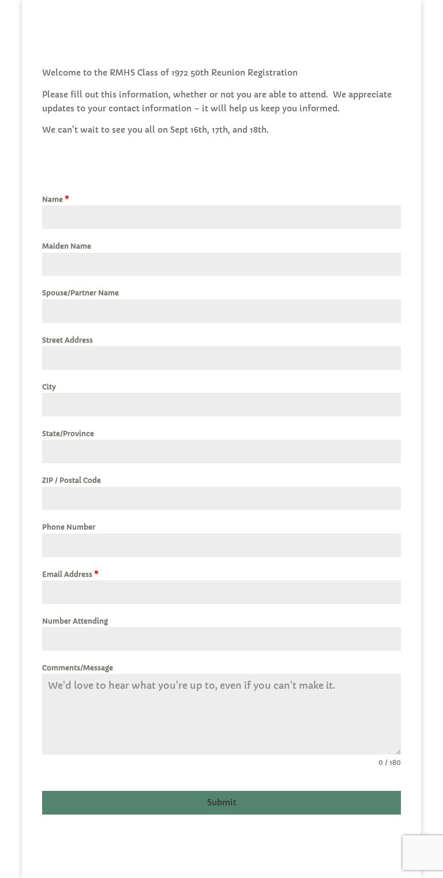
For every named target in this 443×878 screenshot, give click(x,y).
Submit (221, 802)
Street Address (67, 340)
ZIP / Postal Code (71, 480)
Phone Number (68, 527)
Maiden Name (66, 246)
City (49, 386)
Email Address (70, 574)
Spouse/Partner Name (80, 292)
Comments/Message (77, 667)
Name (55, 199)
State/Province (68, 433)
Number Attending (75, 621)
